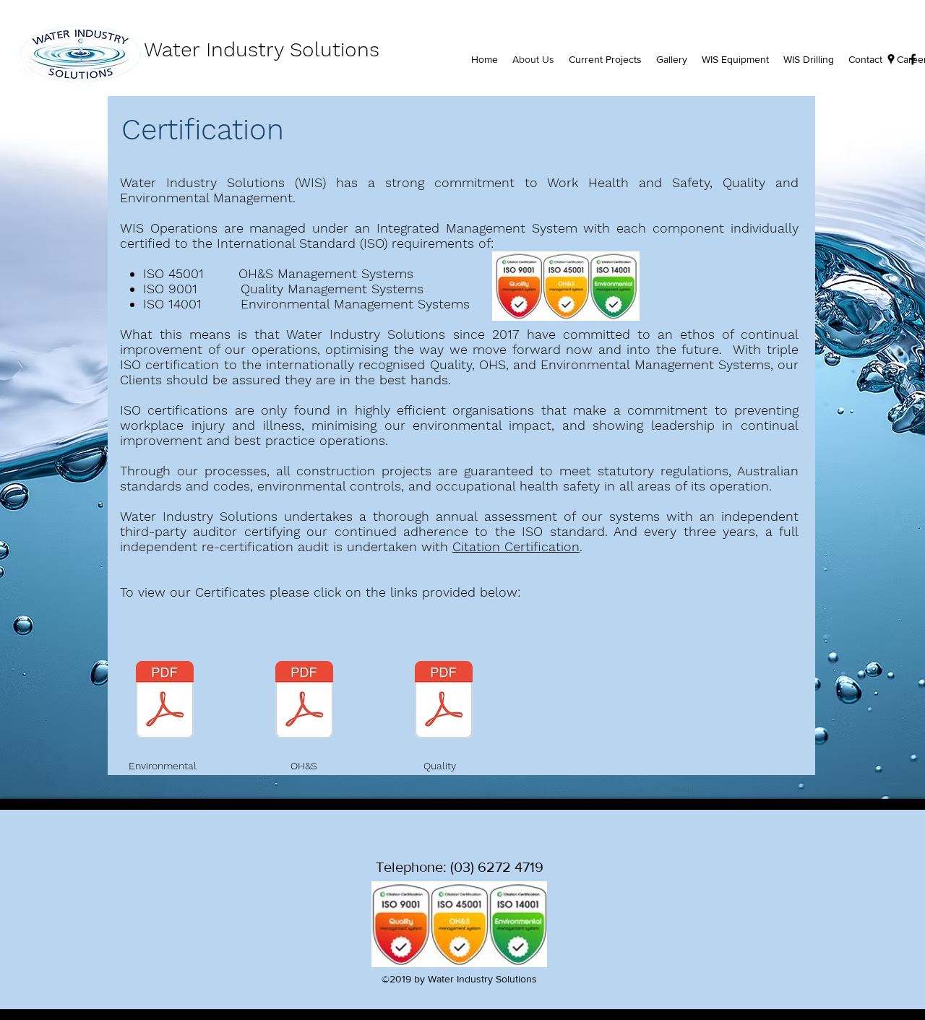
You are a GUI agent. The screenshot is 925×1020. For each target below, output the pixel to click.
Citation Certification (516, 546)
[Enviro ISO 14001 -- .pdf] (164, 701)
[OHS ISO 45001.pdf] (304, 701)
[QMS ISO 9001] (443, 701)
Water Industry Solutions (258, 49)
